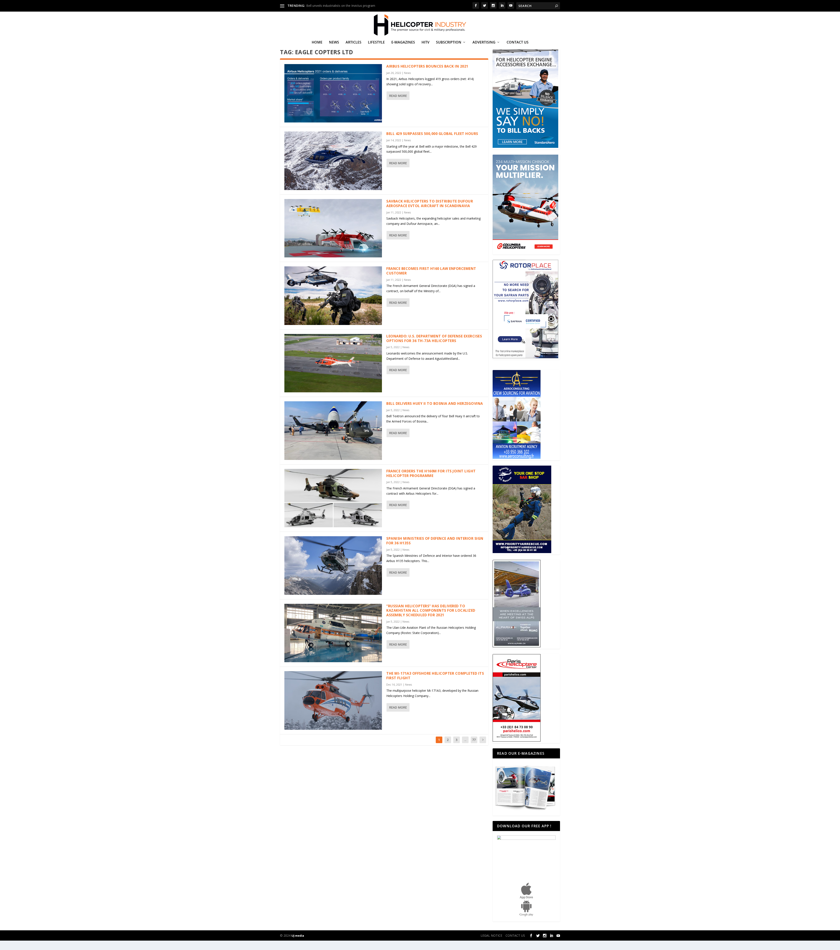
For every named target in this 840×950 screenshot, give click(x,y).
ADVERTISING (483, 42)
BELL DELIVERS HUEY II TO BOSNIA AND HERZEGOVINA (434, 403)
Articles (353, 42)
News (334, 42)
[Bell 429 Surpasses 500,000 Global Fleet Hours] (333, 160)
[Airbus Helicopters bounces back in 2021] (333, 93)
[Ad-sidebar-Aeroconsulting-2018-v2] (517, 458)
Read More (398, 96)
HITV (425, 42)
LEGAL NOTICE (491, 935)
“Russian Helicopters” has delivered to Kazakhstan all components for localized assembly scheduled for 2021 (430, 611)
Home (317, 42)
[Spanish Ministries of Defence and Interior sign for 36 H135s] (333, 565)
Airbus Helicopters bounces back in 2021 (427, 66)
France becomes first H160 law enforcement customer (431, 271)
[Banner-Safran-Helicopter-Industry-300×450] (525, 357)
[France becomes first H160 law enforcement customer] (333, 295)
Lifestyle (376, 42)
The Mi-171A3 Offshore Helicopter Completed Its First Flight (435, 675)
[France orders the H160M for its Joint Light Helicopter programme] (333, 498)
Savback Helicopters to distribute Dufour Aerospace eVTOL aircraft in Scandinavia (429, 203)
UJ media (297, 936)
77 (474, 740)
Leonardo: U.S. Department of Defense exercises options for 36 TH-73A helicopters (434, 338)
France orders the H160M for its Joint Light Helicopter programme (431, 473)
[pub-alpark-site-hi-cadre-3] (517, 646)
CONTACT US (517, 42)
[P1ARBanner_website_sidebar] (522, 552)
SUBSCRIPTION (448, 42)
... (465, 740)
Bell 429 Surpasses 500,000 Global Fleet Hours (432, 133)
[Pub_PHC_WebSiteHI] (517, 740)
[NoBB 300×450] (525, 147)
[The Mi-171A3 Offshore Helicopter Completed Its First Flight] (333, 700)
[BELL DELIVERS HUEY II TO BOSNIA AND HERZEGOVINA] (333, 430)
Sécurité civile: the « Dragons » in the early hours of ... (344, 5)
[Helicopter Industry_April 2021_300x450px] (525, 252)
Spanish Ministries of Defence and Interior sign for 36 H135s (434, 540)
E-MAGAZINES (403, 42)
